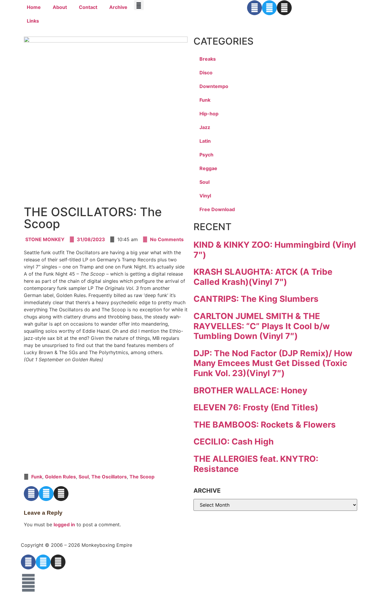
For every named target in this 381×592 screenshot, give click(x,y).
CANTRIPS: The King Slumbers (255, 299)
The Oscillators (109, 477)
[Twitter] (269, 7)
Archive (118, 7)
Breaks (207, 59)
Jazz (204, 127)
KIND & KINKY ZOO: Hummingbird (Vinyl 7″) (274, 250)
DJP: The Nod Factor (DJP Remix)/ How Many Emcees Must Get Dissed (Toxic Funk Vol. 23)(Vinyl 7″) (272, 363)
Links (33, 21)
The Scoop (141, 477)
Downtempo (213, 86)
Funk (36, 477)
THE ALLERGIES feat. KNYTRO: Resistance (255, 464)
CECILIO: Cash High (233, 441)
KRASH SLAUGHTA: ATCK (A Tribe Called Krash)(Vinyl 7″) (262, 277)
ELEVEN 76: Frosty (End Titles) (255, 407)
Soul (84, 477)
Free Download (217, 209)
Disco (206, 73)
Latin (205, 141)
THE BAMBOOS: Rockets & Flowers (264, 425)
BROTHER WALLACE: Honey (250, 390)
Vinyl (205, 196)
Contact (88, 7)
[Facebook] (254, 7)
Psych (206, 155)
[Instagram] (284, 7)
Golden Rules (60, 477)
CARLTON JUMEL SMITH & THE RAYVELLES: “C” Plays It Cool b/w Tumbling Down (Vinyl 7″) (261, 326)
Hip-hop (208, 114)
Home (34, 7)
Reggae (208, 168)
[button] (139, 5)
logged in (64, 524)
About (60, 7)
